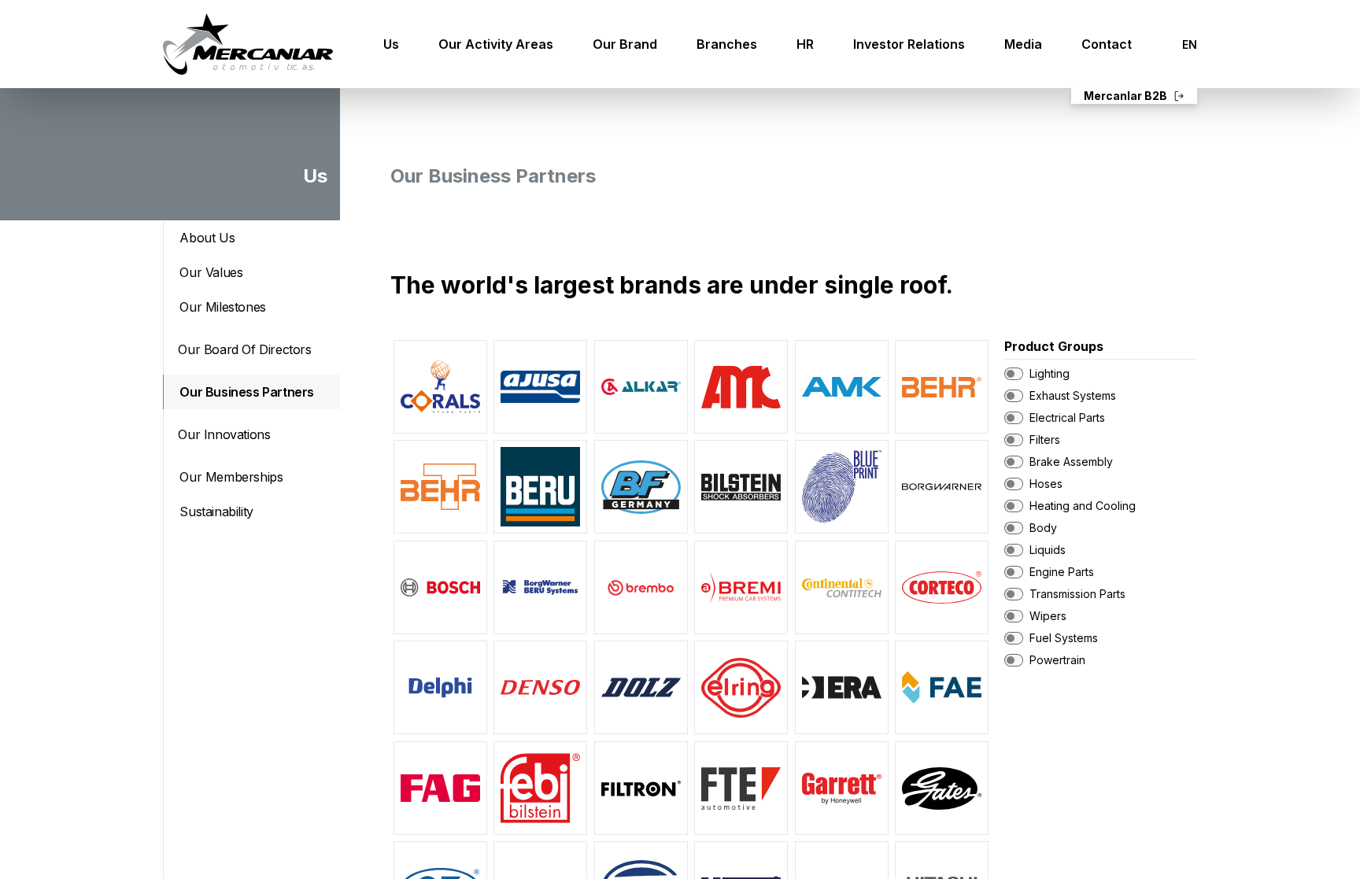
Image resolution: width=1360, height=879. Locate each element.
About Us (207, 238)
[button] (440, 387)
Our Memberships (231, 477)
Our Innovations (224, 434)
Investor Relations (909, 44)
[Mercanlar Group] (248, 44)
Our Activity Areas (495, 44)
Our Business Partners (246, 392)
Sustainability (216, 511)
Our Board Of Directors (244, 349)
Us (391, 44)
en (1189, 44)
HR (805, 44)
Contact (1106, 44)
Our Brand (625, 44)
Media (1023, 44)
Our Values (210, 272)
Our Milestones (222, 307)
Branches (727, 44)
